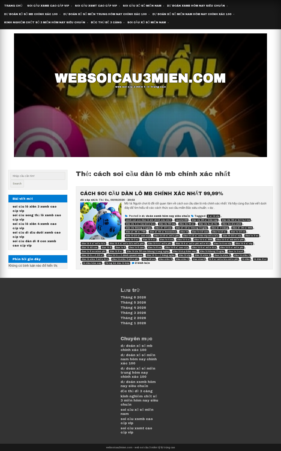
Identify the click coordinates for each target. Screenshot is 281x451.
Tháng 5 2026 (133, 302)
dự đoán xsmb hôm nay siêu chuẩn (196, 5)
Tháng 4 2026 (133, 307)
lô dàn (246, 259)
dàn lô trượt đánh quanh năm (124, 255)
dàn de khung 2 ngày (138, 228)
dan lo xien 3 (222, 255)
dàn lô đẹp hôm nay (184, 251)
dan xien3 (199, 259)
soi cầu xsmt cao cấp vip (96, 5)
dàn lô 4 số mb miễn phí (230, 239)
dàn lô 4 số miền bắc (93, 243)
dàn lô (184, 232)
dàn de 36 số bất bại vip (236, 220)
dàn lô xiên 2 (202, 255)
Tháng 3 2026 (133, 313)
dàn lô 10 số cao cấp (138, 236)
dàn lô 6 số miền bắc (204, 247)
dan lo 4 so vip (222, 243)
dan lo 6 (120, 247)
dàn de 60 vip (167, 224)
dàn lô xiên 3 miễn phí (125, 259)
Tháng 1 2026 (133, 323)
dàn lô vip (184, 255)
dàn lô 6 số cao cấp (176, 247)
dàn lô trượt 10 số (92, 255)
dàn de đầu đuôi (231, 224)
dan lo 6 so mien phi (93, 251)
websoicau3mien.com (140, 78)
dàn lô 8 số (116, 251)
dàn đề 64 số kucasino (163, 232)
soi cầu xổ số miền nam (142, 5)
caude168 (181, 220)
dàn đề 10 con (163, 228)
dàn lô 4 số (183, 239)
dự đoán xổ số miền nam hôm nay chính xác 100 (191, 14)
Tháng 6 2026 (133, 297)
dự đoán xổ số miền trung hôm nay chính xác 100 (105, 14)
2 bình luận (142, 263)
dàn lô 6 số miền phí (232, 247)
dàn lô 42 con (89, 247)
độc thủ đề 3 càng (106, 22)
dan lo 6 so (154, 247)
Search (17, 183)
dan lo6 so (148, 259)
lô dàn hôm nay (92, 263)
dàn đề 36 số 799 (135, 232)
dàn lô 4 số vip (243, 243)
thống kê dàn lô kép (117, 263)
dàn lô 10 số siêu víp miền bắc (200, 236)
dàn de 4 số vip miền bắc (140, 224)
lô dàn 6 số (260, 259)
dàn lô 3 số (132, 239)
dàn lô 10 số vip (232, 236)
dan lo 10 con (200, 232)
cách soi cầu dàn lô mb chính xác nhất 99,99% (151, 193)
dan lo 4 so (166, 239)
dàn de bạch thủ (208, 224)
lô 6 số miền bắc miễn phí (223, 259)
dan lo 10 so (238, 232)
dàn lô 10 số (219, 232)
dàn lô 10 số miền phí (166, 236)
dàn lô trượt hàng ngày (160, 255)
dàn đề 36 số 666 (242, 228)
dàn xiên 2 (165, 259)
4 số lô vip (213, 216)
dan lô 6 (106, 247)
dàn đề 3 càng (219, 228)
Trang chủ (13, 5)
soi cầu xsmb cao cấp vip (48, 5)
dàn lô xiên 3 (242, 255)
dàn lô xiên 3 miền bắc (94, 259)
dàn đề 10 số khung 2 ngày (191, 228)
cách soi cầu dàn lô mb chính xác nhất (148, 220)
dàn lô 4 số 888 (203, 239)
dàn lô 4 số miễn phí (159, 243)
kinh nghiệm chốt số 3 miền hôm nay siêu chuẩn (44, 22)
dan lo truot (235, 251)
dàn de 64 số (187, 224)
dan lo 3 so (251, 236)
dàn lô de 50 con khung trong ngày (148, 251)
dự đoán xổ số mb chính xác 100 (31, 14)
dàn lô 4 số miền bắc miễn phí (126, 243)
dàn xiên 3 (182, 259)
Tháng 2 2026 (133, 318)
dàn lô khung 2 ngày (212, 251)
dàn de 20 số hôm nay (205, 220)
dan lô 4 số (149, 239)
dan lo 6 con (136, 247)
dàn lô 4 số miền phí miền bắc (192, 243)
